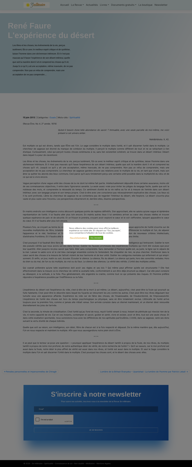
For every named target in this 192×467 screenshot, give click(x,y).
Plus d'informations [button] (78, 238)
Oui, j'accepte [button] (96, 238)
